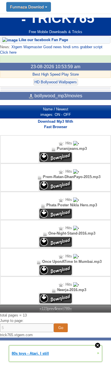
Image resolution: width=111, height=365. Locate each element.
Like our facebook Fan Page (43, 40)
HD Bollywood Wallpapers (55, 82)
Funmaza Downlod (27, 7)
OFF (67, 114)
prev (51, 308)
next (60, 308)
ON (57, 114)
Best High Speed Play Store (55, 74)
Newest (62, 109)
